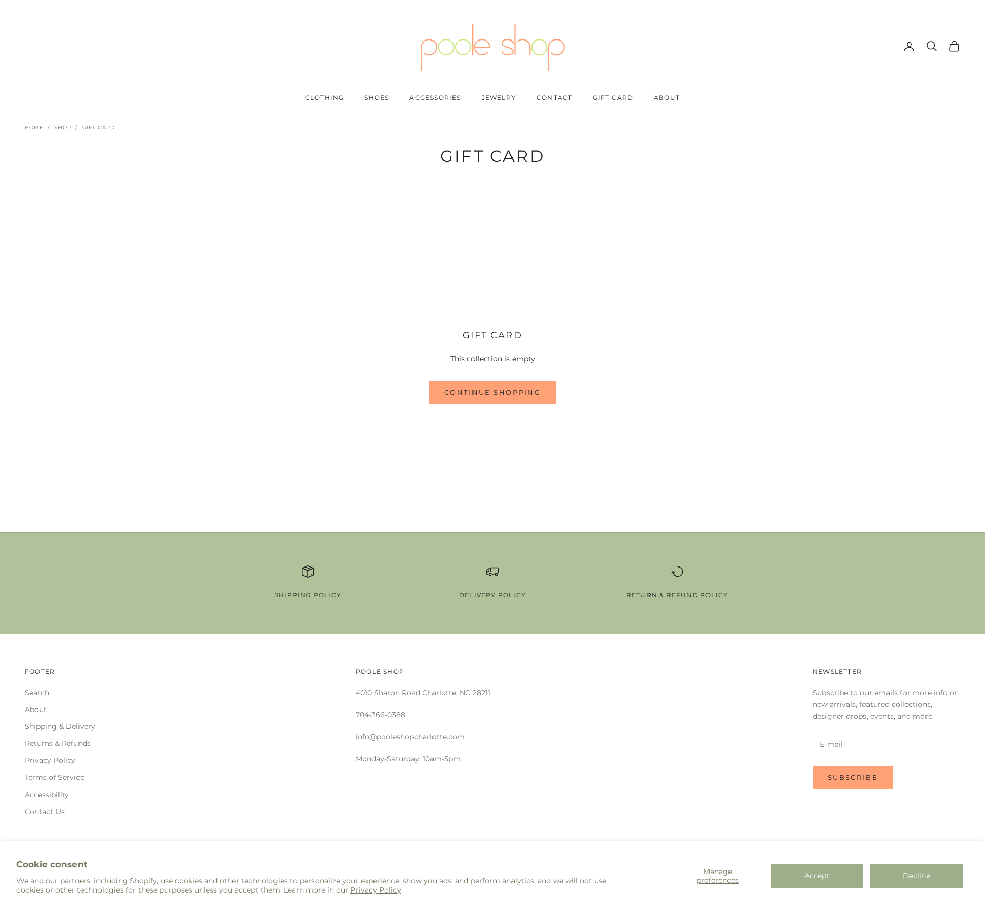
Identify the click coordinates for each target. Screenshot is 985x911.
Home (34, 127)
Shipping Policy (307, 595)
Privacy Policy (375, 890)
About (667, 98)
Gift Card (613, 98)
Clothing (324, 98)
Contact (554, 98)
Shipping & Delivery (60, 726)
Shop (62, 127)
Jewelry (499, 98)
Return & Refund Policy (677, 595)
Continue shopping (492, 392)
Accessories (435, 98)
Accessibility (47, 794)
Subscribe (853, 777)
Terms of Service (54, 777)
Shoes (376, 98)
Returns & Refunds (58, 743)
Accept (817, 875)
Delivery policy (492, 595)
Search (37, 692)
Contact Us (45, 811)
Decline (916, 875)
